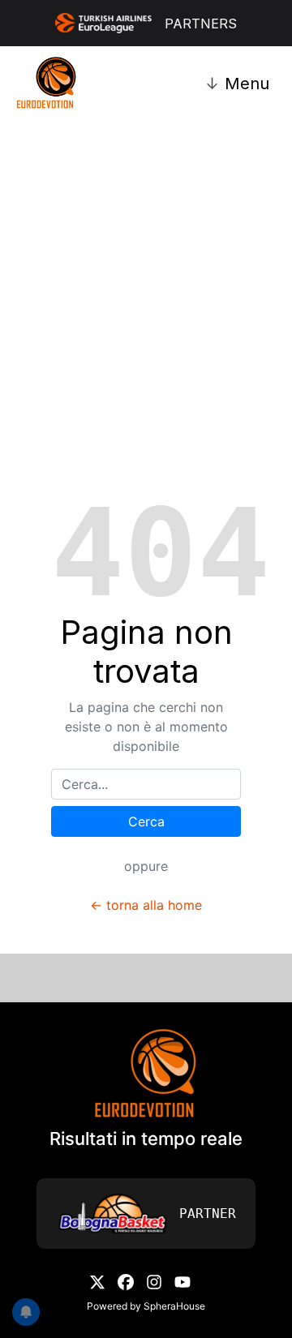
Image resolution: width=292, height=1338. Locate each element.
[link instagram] (154, 1280)
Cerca (146, 821)
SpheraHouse (174, 1306)
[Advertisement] (146, 266)
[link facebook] (126, 1280)
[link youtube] (182, 1280)
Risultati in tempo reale (146, 1138)
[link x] (97, 1280)
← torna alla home (146, 905)
